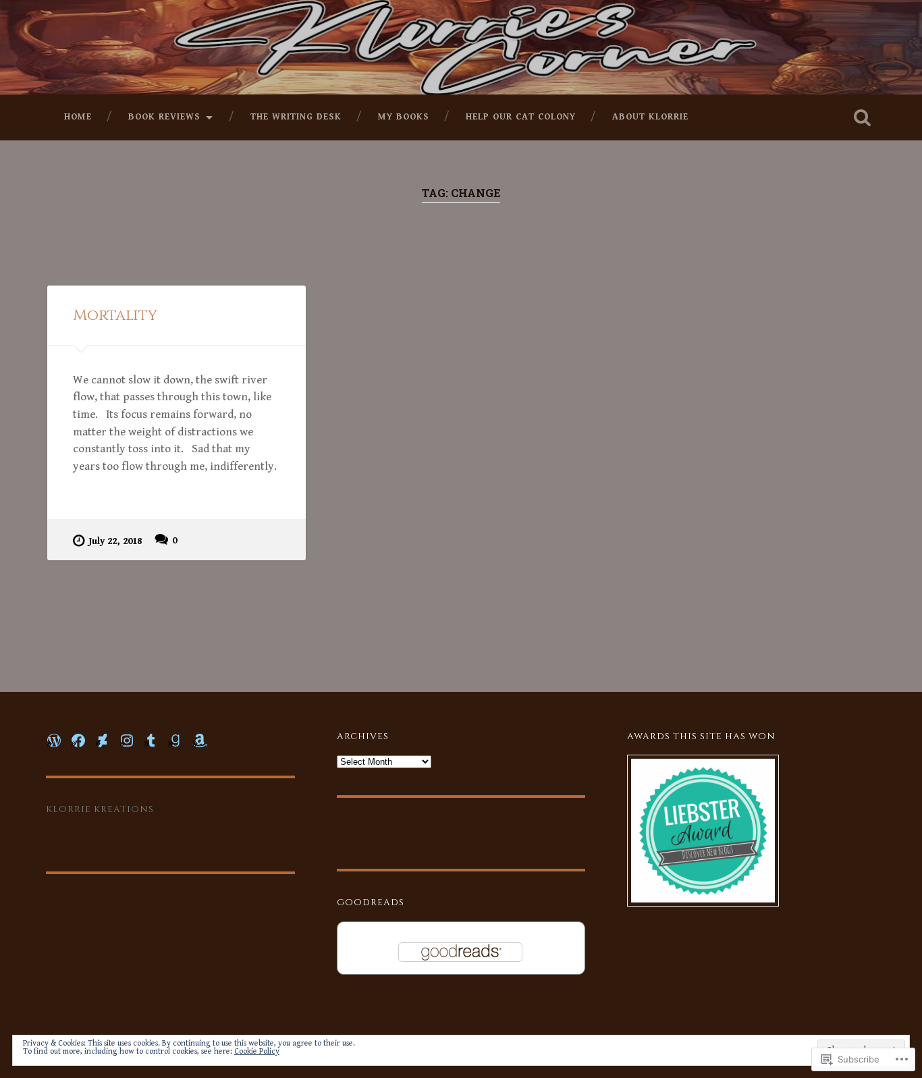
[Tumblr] (151, 740)
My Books (403, 116)
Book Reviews (164, 116)
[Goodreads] (175, 740)
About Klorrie (650, 116)
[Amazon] (200, 740)
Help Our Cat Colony (521, 116)
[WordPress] (54, 740)
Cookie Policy (256, 1051)
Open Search (862, 117)
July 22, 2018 (115, 541)
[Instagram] (127, 740)
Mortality (115, 315)
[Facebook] (78, 740)
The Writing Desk (296, 116)
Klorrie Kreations (100, 809)
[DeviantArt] (102, 740)
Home (78, 116)
